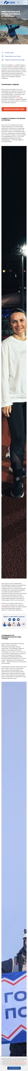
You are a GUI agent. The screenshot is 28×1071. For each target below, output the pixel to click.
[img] (18, 619)
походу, (3, 605)
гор (14, 65)
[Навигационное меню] (25, 2)
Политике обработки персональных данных (18, 1062)
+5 (23, 624)
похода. (17, 97)
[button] (14, 109)
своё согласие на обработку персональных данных (18, 1061)
